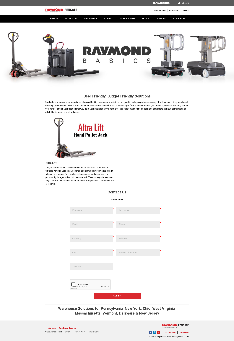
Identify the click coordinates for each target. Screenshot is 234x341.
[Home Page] (61, 10)
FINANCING (161, 19)
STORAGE (108, 19)
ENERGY (145, 19)
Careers (185, 10)
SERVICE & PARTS (127, 19)
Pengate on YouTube (158, 332)
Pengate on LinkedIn (154, 332)
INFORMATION (179, 19)
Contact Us (174, 10)
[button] (181, 3)
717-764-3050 (169, 332)
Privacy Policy (80, 332)
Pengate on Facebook (150, 332)
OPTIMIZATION (90, 19)
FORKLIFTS (53, 19)
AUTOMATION (71, 19)
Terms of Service (94, 332)
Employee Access (67, 328)
